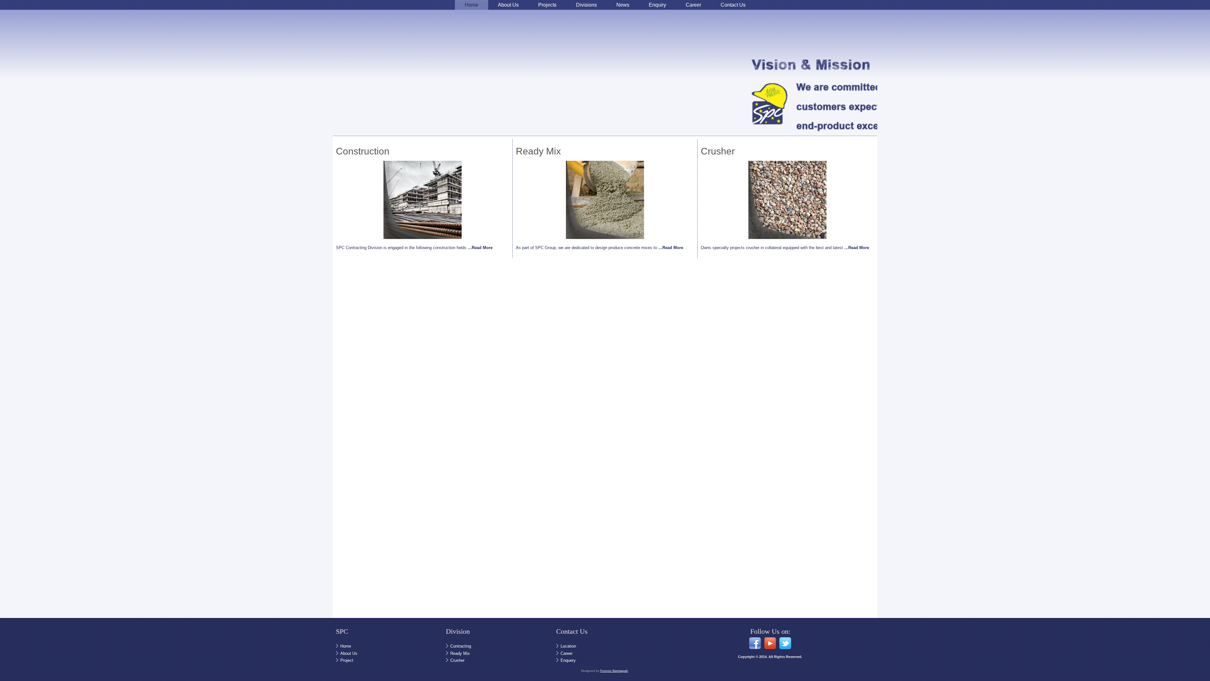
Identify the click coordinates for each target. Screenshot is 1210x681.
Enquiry (657, 5)
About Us (508, 5)
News (622, 5)
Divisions (586, 5)
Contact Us (733, 5)
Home (471, 5)
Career (693, 5)
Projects (547, 5)
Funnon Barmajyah (614, 670)
